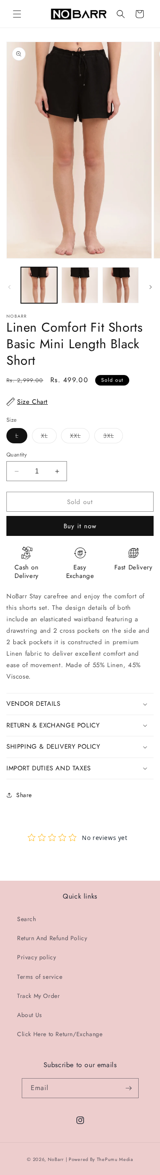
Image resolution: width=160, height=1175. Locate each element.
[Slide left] (9, 287)
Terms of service (40, 976)
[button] (17, 14)
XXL (80, 437)
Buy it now (80, 526)
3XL (113, 437)
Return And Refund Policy (52, 938)
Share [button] (24, 795)
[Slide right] (150, 287)
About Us (29, 1015)
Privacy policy (36, 957)
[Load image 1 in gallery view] (39, 285)
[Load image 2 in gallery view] (79, 285)
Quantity (16, 455)
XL (49, 437)
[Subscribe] (128, 1088)
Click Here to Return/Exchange (59, 1034)
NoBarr (56, 1159)
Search (26, 919)
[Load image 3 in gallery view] (120, 285)
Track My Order (38, 996)
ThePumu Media (115, 1159)
